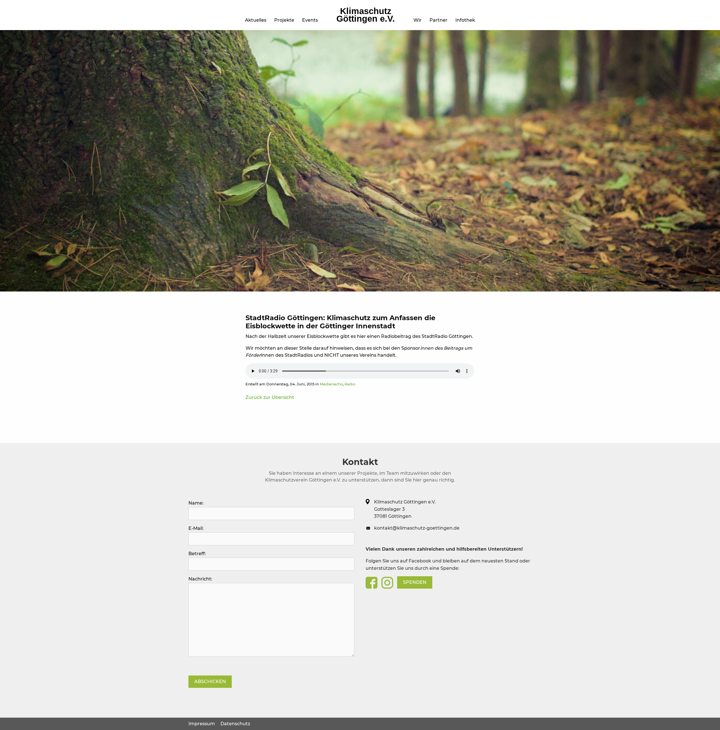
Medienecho (331, 384)
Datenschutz (235, 723)
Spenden (414, 582)
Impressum (201, 723)
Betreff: (197, 553)
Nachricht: (200, 579)
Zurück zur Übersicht (270, 397)
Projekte (284, 20)
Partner (438, 20)
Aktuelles (255, 20)
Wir (417, 20)
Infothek (465, 20)
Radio (350, 384)
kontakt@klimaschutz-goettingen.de (417, 528)
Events (310, 20)
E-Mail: (196, 528)
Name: (196, 503)
